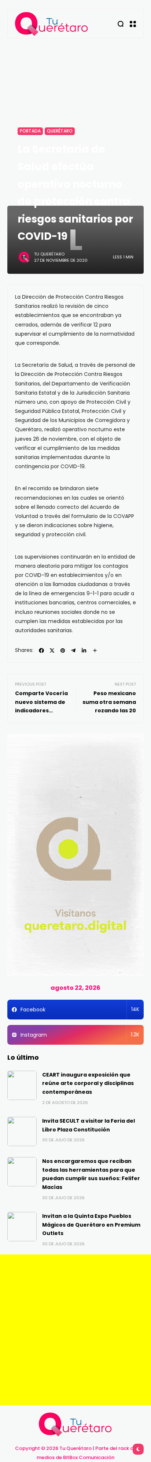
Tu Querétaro (49, 254)
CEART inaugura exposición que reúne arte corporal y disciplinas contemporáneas (88, 1083)
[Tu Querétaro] (51, 24)
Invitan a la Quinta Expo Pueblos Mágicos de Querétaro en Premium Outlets (91, 1224)
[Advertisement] (75, 1329)
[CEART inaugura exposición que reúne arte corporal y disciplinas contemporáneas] (22, 1085)
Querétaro (60, 131)
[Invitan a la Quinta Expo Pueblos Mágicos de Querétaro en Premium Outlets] (22, 1226)
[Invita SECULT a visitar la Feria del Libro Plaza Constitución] (22, 1131)
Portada (30, 131)
